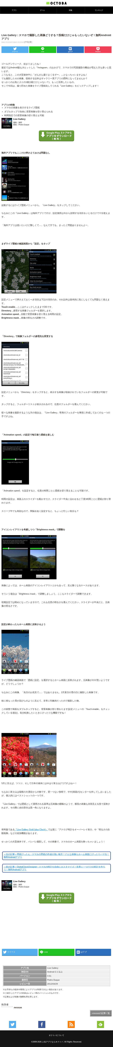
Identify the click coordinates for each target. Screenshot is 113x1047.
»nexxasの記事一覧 (101, 1013)
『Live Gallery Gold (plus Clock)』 (31, 829)
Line (42, 51)
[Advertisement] (56, 23)
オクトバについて (56, 1035)
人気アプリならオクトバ (52, 1042)
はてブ (70, 51)
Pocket (97, 51)
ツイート (15, 51)
